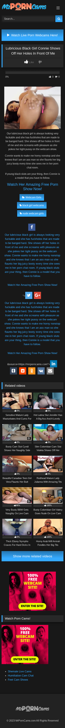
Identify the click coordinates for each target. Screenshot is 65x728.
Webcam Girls (33, 197)
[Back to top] (55, 718)
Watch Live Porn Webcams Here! (34, 35)
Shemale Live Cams (20, 671)
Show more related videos (32, 556)
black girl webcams (33, 205)
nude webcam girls (33, 213)
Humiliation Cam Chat (21, 675)
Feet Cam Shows (18, 679)
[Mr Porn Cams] (27, 7)
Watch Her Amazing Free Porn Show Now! (32, 186)
